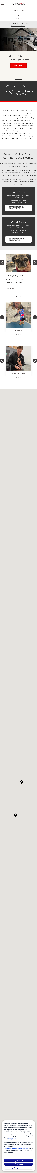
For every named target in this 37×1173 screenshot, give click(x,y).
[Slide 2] (18, 79)
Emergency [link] (18, 65)
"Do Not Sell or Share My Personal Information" (16, 1148)
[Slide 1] (16, 296)
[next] (35, 39)
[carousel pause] (35, 49)
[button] (2, 4)
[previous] (2, 39)
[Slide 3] (20, 296)
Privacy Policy (12, 1139)
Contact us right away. (18, 26)
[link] (18, 3)
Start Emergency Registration (16, 208)
